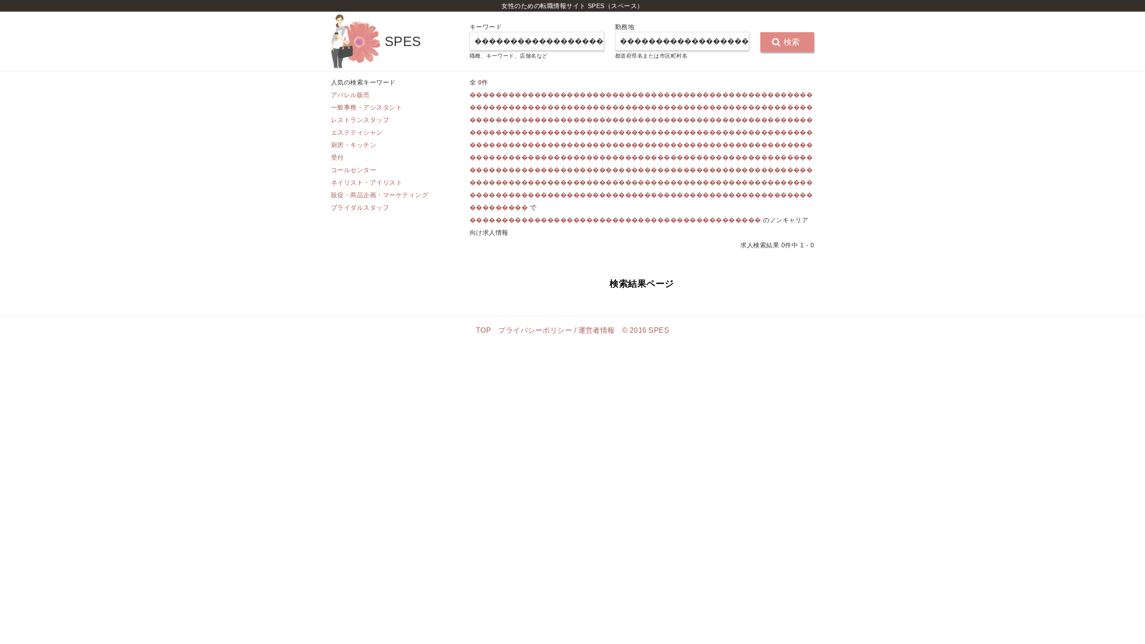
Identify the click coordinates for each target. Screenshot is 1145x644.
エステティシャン (357, 132)
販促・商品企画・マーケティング (379, 195)
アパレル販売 (350, 94)
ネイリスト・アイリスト (366, 182)
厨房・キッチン (353, 144)
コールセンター (353, 170)
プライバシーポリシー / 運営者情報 (556, 330)
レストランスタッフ (360, 119)
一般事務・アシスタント (366, 107)
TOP (483, 330)
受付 (337, 157)
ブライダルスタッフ (360, 207)
